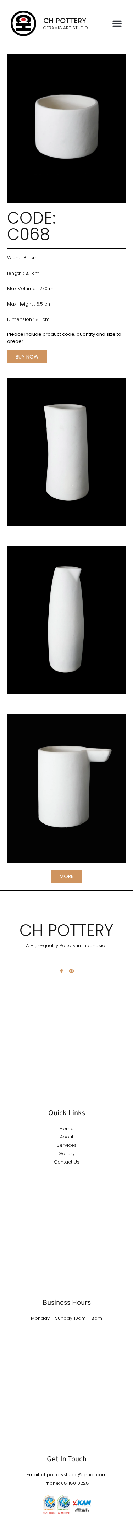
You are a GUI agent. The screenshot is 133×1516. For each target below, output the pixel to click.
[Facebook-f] (61, 971)
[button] (117, 23)
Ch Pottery (64, 21)
